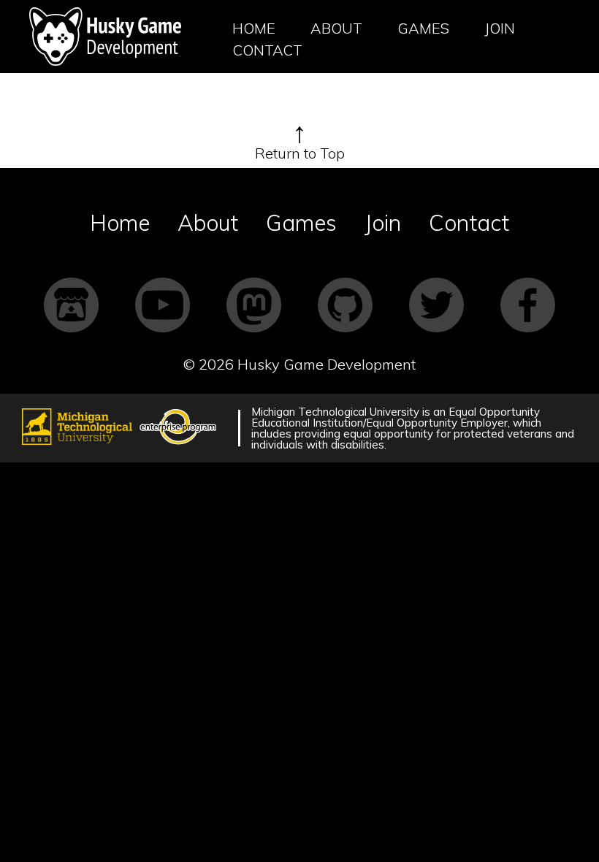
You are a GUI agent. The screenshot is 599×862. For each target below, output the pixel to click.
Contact (267, 50)
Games (423, 28)
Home (253, 28)
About (336, 28)
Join (499, 28)
